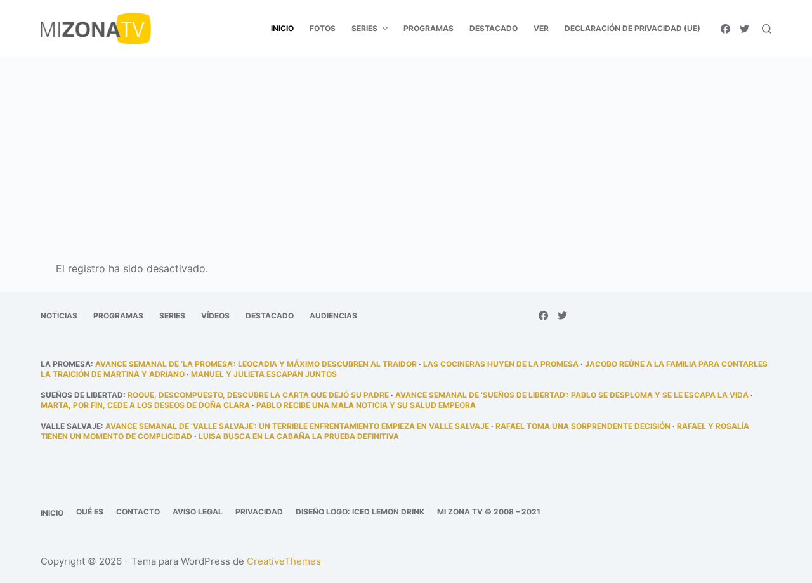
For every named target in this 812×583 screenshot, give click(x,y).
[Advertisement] (406, 151)
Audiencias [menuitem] (333, 315)
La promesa (66, 364)
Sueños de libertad (82, 395)
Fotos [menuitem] (323, 28)
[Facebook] (725, 29)
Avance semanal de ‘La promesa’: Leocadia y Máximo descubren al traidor (256, 364)
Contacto (138, 511)
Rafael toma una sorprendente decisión (583, 426)
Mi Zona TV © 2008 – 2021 (488, 511)
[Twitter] (744, 29)
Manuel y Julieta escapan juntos (264, 374)
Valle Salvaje (71, 426)
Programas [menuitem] (428, 28)
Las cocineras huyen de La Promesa (501, 364)
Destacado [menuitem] (493, 28)
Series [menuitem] (364, 28)
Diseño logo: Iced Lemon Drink (360, 511)
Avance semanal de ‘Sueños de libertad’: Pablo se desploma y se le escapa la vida (572, 395)
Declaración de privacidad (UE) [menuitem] (632, 28)
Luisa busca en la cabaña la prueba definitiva (299, 436)
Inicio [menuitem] (282, 28)
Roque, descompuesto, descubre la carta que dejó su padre (258, 395)
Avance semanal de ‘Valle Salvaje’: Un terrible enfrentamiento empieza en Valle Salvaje (297, 426)
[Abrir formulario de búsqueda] (766, 29)
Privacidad (259, 511)
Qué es (89, 511)
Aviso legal (198, 511)
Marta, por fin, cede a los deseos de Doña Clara (145, 405)
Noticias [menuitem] (59, 315)
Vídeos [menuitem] (215, 315)
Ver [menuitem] (541, 28)
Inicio (52, 513)
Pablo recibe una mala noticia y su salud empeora (366, 405)
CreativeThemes (284, 561)
